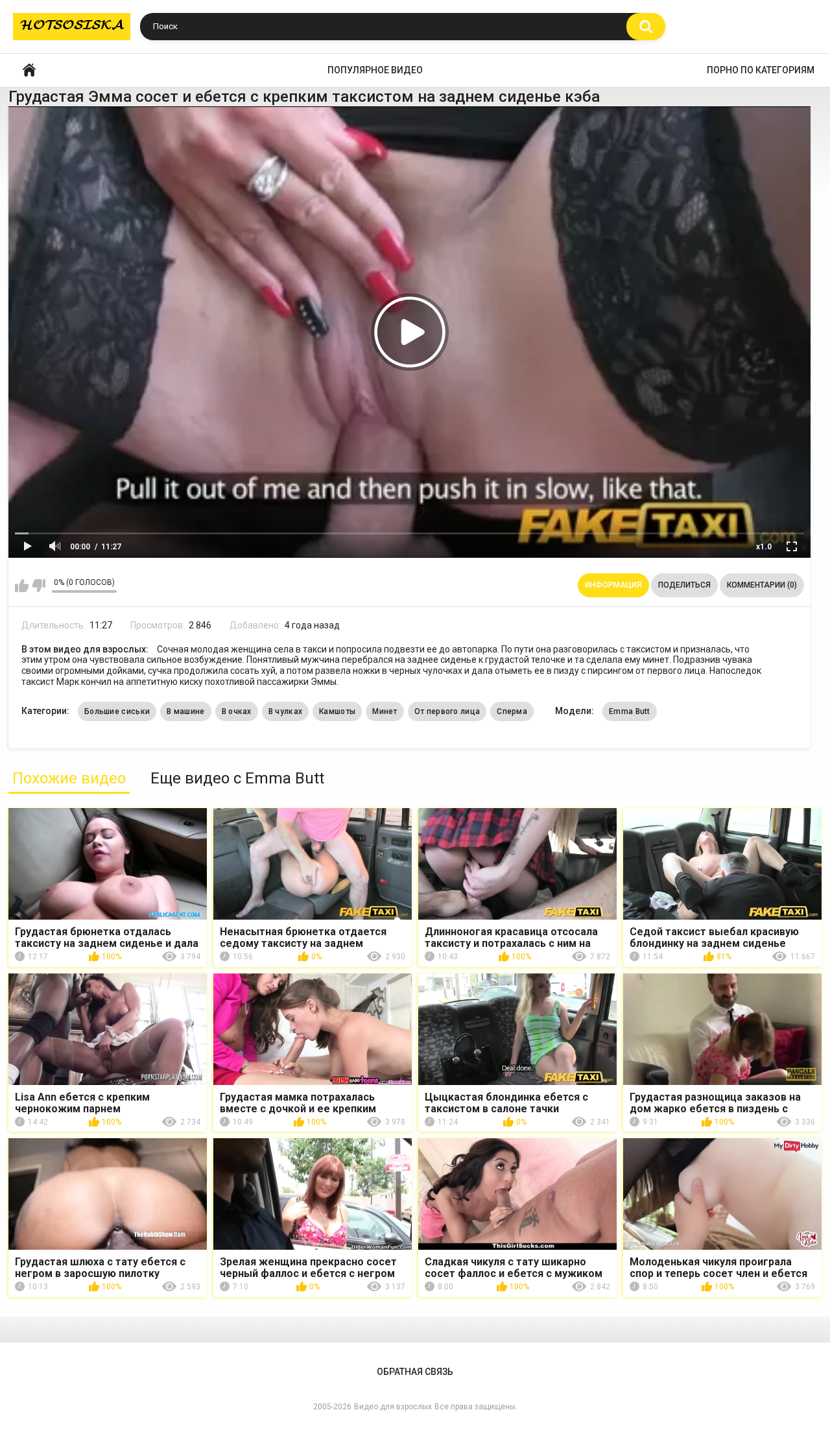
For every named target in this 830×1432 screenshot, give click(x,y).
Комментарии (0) (762, 585)
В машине (185, 711)
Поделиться (684, 585)
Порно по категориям (760, 70)
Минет (384, 711)
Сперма (512, 711)
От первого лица (447, 711)
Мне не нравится (38, 585)
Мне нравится (22, 585)
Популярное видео (375, 70)
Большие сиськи (117, 711)
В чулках (285, 711)
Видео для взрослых (393, 1406)
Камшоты (337, 711)
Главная (29, 70)
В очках (237, 711)
